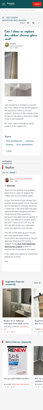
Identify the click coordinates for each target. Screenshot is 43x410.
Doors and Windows (25, 145)
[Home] (3, 17)
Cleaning (9, 145)
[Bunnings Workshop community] (11, 4)
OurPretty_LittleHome (11, 326)
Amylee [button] (13, 44)
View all (37, 283)
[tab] (7, 161)
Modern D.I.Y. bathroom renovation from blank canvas (16, 322)
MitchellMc (7, 384)
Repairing (29, 141)
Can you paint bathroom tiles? (16, 378)
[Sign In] (37, 4)
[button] (7, 44)
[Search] (2, 10)
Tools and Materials (14, 141)
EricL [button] (12, 179)
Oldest (12, 173)
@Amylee (11, 185)
